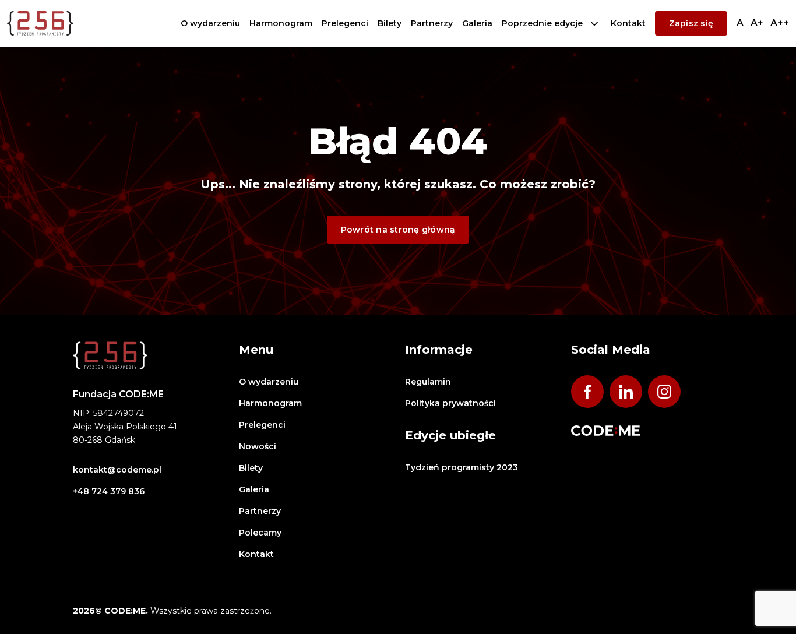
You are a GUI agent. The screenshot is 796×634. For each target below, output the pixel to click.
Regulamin (428, 381)
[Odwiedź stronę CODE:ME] (605, 430)
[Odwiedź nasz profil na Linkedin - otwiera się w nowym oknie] (626, 391)
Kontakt (628, 23)
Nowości (257, 446)
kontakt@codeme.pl (117, 469)
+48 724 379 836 (109, 491)
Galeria (477, 23)
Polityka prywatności (450, 403)
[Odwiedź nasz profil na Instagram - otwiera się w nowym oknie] (664, 391)
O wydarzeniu (210, 23)
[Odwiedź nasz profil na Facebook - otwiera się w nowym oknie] (587, 391)
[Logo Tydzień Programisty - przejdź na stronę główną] (40, 23)
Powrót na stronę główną (398, 229)
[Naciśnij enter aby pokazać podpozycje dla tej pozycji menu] (594, 24)
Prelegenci (345, 23)
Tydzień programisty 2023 (461, 467)
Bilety (389, 23)
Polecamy (260, 532)
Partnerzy (432, 23)
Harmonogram (280, 23)
